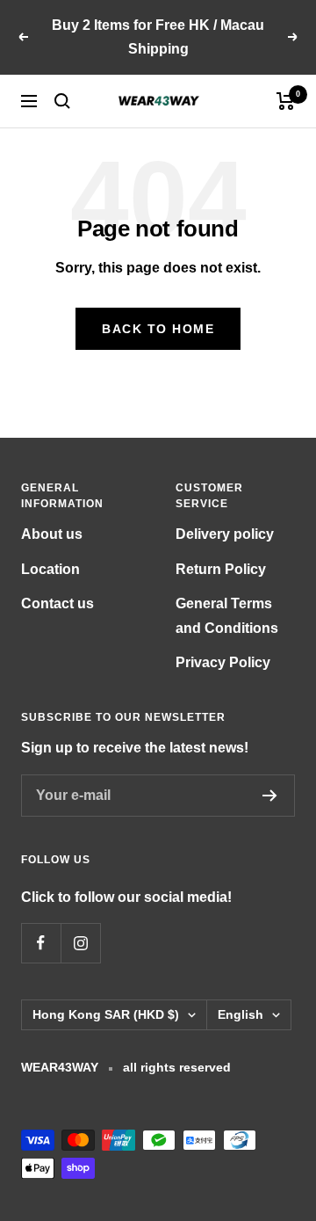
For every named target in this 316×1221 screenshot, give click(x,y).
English (240, 1014)
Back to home (158, 329)
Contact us (57, 603)
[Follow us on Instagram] (80, 943)
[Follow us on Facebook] (41, 943)
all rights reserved (177, 1067)
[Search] (62, 101)
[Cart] (285, 101)
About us (52, 534)
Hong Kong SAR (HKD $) (105, 1014)
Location (50, 569)
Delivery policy (225, 534)
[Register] (269, 795)
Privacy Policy (223, 662)
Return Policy (221, 569)
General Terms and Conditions (227, 615)
